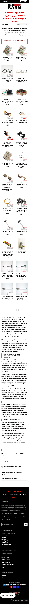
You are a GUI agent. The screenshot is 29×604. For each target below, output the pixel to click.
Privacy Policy (5, 546)
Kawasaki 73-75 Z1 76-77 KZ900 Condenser (21, 121)
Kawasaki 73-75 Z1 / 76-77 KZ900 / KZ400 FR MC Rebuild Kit (22, 165)
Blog (2, 567)
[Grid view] (18, 24)
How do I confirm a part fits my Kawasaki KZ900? (11, 473)
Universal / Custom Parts (7, 564)
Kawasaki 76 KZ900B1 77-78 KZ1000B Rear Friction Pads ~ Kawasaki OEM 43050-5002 (7, 187)
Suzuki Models (5, 561)
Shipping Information (6, 541)
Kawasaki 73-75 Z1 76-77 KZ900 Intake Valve (21, 232)
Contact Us (4, 536)
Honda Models (5, 556)
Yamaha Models (5, 557)
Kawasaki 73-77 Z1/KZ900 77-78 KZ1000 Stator (22, 101)
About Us (3, 539)
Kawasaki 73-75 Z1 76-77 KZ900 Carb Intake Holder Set (21, 143)
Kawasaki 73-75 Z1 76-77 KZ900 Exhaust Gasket (7, 210)
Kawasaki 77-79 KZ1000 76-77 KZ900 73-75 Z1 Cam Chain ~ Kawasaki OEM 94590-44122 (7, 253)
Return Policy (4, 542)
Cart (24, 1)
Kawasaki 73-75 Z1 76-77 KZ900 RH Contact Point (7, 122)
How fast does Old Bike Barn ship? (10, 478)
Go (26, 524)
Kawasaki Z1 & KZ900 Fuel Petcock (21, 251)
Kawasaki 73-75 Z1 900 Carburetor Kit (7, 79)
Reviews (3, 537)
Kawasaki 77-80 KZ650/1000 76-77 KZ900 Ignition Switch (7, 143)
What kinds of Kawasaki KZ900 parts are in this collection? (12, 461)
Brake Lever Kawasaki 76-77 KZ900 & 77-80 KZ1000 (7, 298)
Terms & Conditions (6, 544)
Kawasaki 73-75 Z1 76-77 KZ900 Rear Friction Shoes (21, 186)
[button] (7, 595)
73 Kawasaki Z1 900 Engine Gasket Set (7, 58)
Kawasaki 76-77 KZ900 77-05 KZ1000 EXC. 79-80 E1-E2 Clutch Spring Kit (21, 211)
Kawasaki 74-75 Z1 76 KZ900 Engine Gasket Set (21, 59)
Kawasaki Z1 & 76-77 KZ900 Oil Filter (7, 164)
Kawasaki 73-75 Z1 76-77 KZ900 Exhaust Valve (7, 232)
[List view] (19, 24)
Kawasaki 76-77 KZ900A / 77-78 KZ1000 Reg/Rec (7, 101)
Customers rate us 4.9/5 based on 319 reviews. (14, 494)
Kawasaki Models (5, 559)
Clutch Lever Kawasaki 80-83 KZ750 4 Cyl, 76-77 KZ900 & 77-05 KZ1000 (21, 276)
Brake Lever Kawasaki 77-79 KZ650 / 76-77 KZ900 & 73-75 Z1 (21, 298)
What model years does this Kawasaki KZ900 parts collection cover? (12, 455)
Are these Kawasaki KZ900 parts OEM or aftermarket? (11, 467)
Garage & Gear (5, 566)
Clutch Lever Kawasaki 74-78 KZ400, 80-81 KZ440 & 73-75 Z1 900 (7, 275)
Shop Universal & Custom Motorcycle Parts (14, 41)
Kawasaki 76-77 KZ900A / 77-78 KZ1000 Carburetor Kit (21, 80)
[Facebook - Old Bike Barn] (2, 578)
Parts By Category (6, 562)
